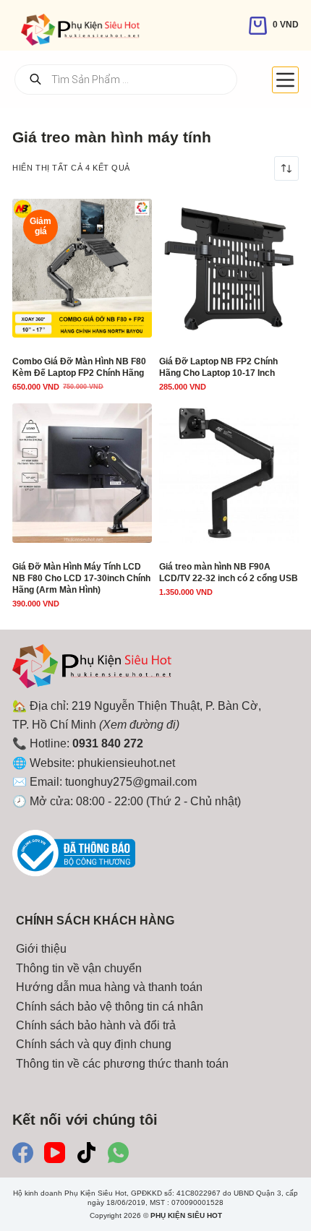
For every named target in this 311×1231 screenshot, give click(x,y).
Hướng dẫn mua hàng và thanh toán (109, 987)
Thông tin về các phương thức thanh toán (122, 1064)
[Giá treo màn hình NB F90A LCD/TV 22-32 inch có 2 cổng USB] (229, 473)
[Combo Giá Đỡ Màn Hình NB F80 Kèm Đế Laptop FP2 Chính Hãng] (82, 268)
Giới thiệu (41, 949)
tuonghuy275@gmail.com (131, 782)
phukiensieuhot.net (126, 763)
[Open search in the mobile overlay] (125, 79)
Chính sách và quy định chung (93, 1044)
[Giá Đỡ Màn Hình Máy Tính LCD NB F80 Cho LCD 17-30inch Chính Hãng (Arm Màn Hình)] (82, 473)
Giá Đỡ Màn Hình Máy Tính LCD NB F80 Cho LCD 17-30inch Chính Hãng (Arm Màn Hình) (81, 578)
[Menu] (285, 80)
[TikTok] (86, 1152)
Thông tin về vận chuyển (79, 968)
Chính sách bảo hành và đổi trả (96, 1025)
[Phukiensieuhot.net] (91, 670)
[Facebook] (22, 1152)
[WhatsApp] (118, 1152)
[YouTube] (54, 1152)
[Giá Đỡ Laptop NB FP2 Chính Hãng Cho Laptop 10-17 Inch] (229, 268)
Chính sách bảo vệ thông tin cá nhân (109, 1006)
